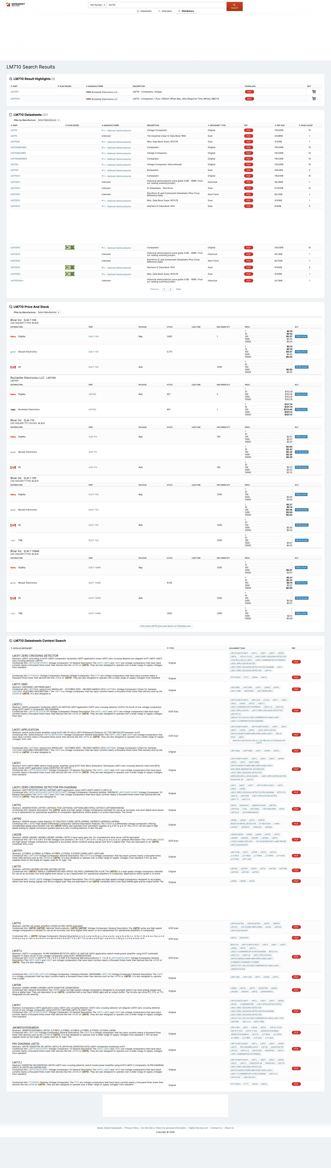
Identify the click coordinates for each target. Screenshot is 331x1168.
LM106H (265, 838)
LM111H (268, 670)
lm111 (279, 667)
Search (234, 8)
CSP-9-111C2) (246, 656)
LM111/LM (33, 711)
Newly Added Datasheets (109, 1128)
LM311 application (240, 710)
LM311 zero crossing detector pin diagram (252, 667)
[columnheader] (32, 86)
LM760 (32, 823)
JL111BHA (258, 855)
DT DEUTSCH (265, 823)
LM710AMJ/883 (269, 809)
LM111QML (34, 689)
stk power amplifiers (251, 927)
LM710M (245, 872)
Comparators (247, 1004)
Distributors (187, 11)
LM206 (160, 839)
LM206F (234, 838)
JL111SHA (235, 859)
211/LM (42, 711)
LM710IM (283, 868)
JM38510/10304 (238, 969)
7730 (244, 809)
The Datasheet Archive (16, 4)
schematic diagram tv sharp (245, 962)
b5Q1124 (33, 958)
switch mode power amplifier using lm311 (252, 733)
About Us (229, 1128)
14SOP (254, 868)
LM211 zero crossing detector (246, 670)
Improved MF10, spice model (244, 776)
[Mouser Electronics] (14, 351)
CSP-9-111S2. (251, 1031)
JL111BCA (235, 855)
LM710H (14, 91)
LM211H (234, 796)
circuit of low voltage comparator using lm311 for (257, 1018)
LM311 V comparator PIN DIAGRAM (247, 721)
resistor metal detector (243, 823)
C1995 (277, 823)
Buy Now (302, 336)
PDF (249, 91)
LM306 (39, 879)
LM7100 (255, 872)
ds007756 (263, 988)
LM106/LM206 (237, 834)
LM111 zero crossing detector (267, 710)
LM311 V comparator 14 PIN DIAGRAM (248, 951)
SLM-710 (93, 436)
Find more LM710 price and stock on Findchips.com (165, 626)
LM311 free (259, 1021)
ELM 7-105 (93, 494)
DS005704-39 (237, 779)
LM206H (244, 838)
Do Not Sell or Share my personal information (163, 1128)
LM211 (107, 663)
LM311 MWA (254, 762)
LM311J (261, 703)
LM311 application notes (243, 663)
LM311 (118, 663)
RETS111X (281, 792)
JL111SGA (280, 855)
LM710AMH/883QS (250, 812)
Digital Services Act (198, 1128)
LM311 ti (234, 799)
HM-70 (279, 733)
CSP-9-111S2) (236, 1031)
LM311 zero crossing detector (270, 656)
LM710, (268, 834)
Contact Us (216, 1128)
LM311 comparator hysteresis (270, 660)
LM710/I (234, 868)
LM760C (234, 827)
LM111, (100, 663)
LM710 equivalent (239, 845)
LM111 (57, 691)
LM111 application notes (269, 1004)
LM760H (268, 827)
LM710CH (15, 98)
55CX (233, 737)
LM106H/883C (267, 991)
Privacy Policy (132, 1128)
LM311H (249, 779)
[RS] (14, 367)
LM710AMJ (254, 809)
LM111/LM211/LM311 (38, 663)
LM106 (75, 665)
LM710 (233, 805)
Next (178, 289)
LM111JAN (33, 855)
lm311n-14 (235, 714)
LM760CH (245, 827)
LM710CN (235, 809)
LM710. (234, 656)
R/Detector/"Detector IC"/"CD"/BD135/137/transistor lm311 (259, 741)
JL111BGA (246, 855)
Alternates (166, 11)
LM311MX (245, 796)
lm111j (280, 1050)
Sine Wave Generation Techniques (247, 769)
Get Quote (302, 367)
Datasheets (146, 11)
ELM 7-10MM (95, 567)
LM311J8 (279, 707)
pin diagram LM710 (249, 1047)
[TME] (14, 540)
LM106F (254, 838)
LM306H (244, 991)
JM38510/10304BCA (240, 1034)
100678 (261, 820)
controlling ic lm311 (241, 660)
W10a (281, 809)
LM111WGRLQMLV (265, 691)
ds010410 (244, 805)
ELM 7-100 (93, 336)
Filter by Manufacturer (25, 120)
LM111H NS (257, 1050)
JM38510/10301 (259, 805)
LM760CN (257, 827)
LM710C (234, 927)
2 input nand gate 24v (242, 841)
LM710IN (234, 872)
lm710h (277, 927)
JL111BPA (269, 855)
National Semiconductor (119, 130)
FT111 (97, 675)
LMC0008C (249, 691)
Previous (154, 289)
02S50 (268, 927)
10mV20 (276, 923)
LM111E (264, 1047)
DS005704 (269, 1050)
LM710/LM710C (237, 923)
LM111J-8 (246, 799)
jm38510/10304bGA (270, 1031)
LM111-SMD (236, 691)
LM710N (272, 868)
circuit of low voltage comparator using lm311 (255, 717)
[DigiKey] (14, 336)
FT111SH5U (34, 675)
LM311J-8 (268, 707)
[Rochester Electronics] (14, 409)
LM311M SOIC (250, 1077)
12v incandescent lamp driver (271, 841)
